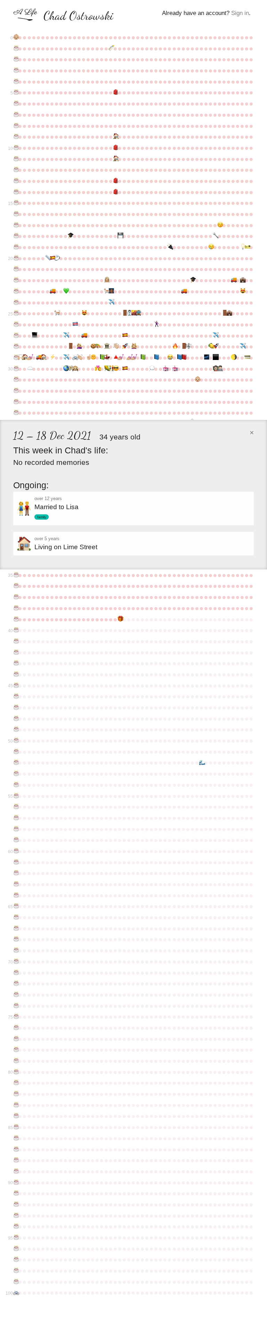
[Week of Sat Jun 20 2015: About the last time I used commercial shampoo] (79, 346)
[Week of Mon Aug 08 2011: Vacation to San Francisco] (110, 302)
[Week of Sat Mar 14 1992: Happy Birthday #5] (15, 92)
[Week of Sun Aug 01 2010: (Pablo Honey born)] (106, 291)
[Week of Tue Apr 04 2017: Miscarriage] (29, 368)
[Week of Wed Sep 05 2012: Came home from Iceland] (129, 313)
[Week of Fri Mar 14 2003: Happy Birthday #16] (15, 214)
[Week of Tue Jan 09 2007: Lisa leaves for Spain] (210, 247)
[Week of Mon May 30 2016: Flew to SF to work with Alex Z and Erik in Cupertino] (65, 357)
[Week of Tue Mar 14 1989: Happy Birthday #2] (15, 59)
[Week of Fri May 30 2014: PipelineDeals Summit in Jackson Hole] (65, 335)
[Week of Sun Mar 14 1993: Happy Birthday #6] (15, 103)
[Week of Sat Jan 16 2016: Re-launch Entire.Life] (215, 346)
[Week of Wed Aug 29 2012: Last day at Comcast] (124, 313)
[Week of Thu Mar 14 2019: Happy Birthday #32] (15, 390)
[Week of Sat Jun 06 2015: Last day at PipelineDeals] (70, 346)
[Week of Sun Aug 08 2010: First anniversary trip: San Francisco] (110, 291)
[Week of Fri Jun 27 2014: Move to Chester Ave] (83, 335)
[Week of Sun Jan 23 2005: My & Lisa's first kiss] (219, 225)
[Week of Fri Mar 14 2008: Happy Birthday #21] (15, 269)
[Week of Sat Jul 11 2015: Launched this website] (92, 346)
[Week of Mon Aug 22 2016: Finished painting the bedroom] (120, 357)
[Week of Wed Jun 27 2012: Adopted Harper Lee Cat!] (83, 313)
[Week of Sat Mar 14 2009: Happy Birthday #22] (15, 280)
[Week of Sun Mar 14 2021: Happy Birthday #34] (15, 412)
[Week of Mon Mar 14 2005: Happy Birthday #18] (15, 236)
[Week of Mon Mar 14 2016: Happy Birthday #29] (15, 357)
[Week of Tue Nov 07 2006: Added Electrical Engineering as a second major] (169, 247)
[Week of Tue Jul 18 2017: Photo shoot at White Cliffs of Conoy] (97, 368)
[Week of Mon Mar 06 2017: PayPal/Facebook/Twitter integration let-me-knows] (246, 357)
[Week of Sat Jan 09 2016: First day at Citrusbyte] (210, 346)
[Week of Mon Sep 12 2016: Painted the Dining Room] (133, 357)
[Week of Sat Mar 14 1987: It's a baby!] (15, 37)
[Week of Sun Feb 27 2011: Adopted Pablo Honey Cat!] (242, 291)
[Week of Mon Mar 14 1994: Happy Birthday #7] (15, 114)
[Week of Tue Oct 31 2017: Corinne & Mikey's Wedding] (165, 368)
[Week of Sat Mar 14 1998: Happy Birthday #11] (15, 158)
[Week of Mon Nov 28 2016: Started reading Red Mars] (183, 357)
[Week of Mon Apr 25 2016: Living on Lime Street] (43, 357)
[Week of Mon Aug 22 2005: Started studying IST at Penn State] (120, 236)
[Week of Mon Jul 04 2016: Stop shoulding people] (88, 357)
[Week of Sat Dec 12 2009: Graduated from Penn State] (192, 280)
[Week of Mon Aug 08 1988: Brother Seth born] (110, 48)
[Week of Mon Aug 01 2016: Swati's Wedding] (106, 357)
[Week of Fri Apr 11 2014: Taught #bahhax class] (34, 335)
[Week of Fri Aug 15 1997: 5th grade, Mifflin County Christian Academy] (115, 147)
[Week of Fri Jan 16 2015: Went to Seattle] (215, 335)
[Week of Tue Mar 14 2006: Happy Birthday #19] (15, 247)
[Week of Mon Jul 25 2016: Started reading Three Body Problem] (101, 357)
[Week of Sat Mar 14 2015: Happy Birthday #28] (15, 346)
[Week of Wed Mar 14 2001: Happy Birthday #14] (15, 192)
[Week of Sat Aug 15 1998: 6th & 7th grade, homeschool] (115, 158)
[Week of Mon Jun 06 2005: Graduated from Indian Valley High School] (70, 236)
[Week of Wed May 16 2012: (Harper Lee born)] (56, 313)
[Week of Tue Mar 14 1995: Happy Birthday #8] (15, 125)
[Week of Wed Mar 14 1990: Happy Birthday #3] (15, 70)
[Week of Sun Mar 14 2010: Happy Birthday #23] (15, 291)
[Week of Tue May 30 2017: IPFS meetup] (65, 368)
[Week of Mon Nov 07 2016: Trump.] (169, 357)
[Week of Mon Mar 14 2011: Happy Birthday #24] (15, 302)
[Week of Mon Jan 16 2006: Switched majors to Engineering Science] (215, 236)
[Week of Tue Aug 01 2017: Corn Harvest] (106, 368)
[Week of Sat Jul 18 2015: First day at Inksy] (97, 346)
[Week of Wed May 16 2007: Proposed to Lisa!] (56, 258)
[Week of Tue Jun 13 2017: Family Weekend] (74, 368)
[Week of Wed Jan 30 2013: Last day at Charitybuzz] (224, 313)
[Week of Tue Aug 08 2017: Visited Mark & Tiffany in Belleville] (110, 368)
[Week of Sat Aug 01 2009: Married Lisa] (106, 280)
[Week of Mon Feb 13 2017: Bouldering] (233, 357)
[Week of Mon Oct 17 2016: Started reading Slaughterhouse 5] (156, 357)
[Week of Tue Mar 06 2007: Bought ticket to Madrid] (246, 247)
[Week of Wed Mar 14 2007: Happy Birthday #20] (15, 258)
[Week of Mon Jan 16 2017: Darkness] (215, 357)
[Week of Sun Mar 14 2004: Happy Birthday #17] (15, 225)
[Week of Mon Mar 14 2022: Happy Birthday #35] (15, 575)
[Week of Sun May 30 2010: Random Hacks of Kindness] (65, 291)
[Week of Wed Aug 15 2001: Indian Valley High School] (115, 192)
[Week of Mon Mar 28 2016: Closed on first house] (24, 357)
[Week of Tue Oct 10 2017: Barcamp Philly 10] (151, 368)
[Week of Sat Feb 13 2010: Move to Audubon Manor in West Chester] (233, 280)
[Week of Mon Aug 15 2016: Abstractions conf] (115, 357)
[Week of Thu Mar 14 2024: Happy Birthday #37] (15, 597)
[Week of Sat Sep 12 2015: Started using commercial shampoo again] (133, 346)
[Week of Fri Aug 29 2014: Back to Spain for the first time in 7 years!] (124, 335)
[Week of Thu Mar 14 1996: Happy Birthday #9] (15, 136)
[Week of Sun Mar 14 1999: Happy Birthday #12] (15, 169)
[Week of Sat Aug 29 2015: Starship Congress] (124, 346)
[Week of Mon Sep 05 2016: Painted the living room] (129, 357)
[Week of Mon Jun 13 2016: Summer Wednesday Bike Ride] (74, 357)
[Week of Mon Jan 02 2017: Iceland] (206, 357)
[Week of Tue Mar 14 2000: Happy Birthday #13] (15, 180)
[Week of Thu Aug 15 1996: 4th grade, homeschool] (115, 136)
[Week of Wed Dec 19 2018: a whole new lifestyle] (197, 379)
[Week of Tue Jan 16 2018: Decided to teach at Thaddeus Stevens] (215, 368)
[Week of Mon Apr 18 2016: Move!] (38, 357)
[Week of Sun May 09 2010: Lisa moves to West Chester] (52, 291)
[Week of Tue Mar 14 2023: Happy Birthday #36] (15, 585)
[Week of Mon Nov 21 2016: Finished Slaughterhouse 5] (179, 357)
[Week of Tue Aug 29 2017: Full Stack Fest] (124, 368)
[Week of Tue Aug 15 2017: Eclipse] (115, 368)
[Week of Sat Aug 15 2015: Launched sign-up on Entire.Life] (115, 346)
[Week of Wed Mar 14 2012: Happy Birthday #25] (15, 313)
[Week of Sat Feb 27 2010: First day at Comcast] (242, 280)
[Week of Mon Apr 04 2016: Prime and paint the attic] (29, 357)
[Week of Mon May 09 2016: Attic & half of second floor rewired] (52, 357)
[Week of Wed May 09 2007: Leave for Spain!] (52, 258)
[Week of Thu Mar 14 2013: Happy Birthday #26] (15, 324)
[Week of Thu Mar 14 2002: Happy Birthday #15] (15, 202)
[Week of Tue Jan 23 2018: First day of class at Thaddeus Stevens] (219, 368)
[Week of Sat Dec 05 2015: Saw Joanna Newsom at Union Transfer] (188, 346)
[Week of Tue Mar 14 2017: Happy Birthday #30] (15, 368)
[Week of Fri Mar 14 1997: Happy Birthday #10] (15, 147)
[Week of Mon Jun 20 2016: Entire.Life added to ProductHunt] (79, 357)
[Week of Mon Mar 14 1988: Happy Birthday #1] (15, 48)
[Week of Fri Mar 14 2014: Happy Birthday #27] (15, 335)
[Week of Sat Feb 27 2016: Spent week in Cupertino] (242, 346)
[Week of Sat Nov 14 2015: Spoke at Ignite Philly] (174, 346)
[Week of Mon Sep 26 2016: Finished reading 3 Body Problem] (142, 357)
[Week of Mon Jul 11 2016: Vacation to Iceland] (92, 357)
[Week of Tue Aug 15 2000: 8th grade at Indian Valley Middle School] (115, 180)
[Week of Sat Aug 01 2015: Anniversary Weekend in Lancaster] (106, 346)
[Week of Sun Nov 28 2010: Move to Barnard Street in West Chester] (183, 291)
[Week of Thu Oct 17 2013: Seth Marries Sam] (156, 324)
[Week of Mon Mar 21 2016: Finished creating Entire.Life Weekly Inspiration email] (20, 357)
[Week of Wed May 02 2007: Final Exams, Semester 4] (47, 258)
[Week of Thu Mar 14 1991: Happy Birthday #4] (15, 81)
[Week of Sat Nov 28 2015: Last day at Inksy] (183, 346)
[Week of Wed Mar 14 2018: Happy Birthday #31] (15, 379)
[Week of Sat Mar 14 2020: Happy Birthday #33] (15, 401)
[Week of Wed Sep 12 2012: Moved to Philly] (133, 313)
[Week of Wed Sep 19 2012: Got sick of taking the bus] (138, 313)
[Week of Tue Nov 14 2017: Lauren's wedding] (174, 368)
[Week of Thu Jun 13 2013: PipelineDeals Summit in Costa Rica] (74, 324)
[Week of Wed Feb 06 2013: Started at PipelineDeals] (228, 313)
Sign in (240, 13)
